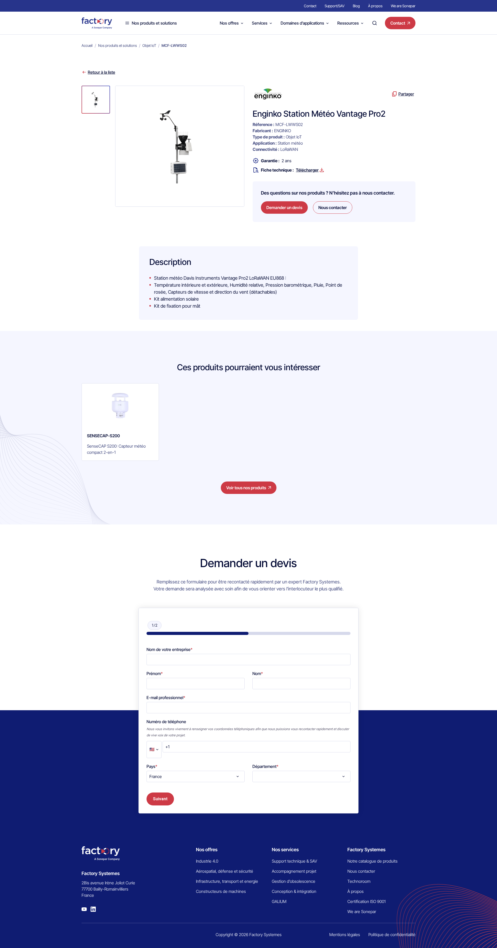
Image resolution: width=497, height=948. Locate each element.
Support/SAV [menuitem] (335, 6)
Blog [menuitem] (356, 6)
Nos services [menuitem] (285, 849)
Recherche (374, 23)
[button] (96, 100)
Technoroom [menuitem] (358, 881)
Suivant (160, 798)
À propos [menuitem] (375, 6)
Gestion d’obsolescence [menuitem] (293, 881)
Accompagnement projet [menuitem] (294, 871)
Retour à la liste (101, 72)
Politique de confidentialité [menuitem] (391, 934)
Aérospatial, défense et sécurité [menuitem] (224, 871)
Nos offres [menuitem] (206, 849)
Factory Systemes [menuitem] (366, 849)
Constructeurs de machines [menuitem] (221, 891)
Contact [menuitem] (310, 6)
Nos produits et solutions (154, 23)
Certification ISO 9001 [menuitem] (366, 901)
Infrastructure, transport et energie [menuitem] (227, 881)
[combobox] (196, 776)
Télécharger (307, 170)
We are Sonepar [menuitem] (403, 6)
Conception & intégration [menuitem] (294, 891)
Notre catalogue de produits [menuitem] (372, 861)
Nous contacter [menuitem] (361, 871)
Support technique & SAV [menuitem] (294, 861)
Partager (406, 94)
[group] (120, 422)
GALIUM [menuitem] (279, 901)
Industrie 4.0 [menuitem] (207, 861)
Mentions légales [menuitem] (344, 934)
